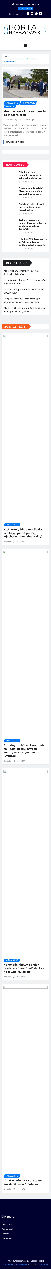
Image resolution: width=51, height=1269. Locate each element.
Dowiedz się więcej (14, 142)
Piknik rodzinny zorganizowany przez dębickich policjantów (30, 175)
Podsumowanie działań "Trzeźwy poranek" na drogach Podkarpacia (31, 191)
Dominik (7, 541)
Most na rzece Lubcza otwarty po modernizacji (24, 112)
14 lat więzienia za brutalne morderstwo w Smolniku (22, 1182)
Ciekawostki (7, 1238)
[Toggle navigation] (25, 45)
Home (6, 56)
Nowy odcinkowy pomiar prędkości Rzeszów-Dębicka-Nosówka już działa (23, 968)
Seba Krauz (8, 120)
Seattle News (21, 1264)
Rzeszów (6, 1233)
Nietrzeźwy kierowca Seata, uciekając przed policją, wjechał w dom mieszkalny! (23, 533)
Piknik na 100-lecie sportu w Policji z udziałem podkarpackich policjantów (33, 242)
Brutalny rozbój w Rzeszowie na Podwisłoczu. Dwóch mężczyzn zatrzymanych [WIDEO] (23, 751)
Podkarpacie (8, 1229)
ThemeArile (43, 1264)
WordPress (8, 1264)
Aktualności (7, 1224)
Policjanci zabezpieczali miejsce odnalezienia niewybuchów (31, 207)
